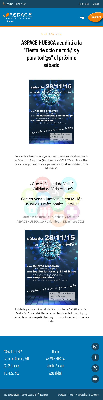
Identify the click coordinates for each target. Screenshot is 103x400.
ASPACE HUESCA (55, 359)
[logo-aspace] (18, 13)
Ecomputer (44, 395)
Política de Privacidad (76, 395)
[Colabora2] (95, 12)
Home (55, 352)
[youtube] (95, 379)
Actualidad (55, 373)
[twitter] (95, 368)
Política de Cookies (92, 395)
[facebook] (95, 357)
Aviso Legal (62, 395)
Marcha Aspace (55, 366)
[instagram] (95, 346)
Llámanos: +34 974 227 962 (15, 4)
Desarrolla (32, 395)
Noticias (59, 34)
